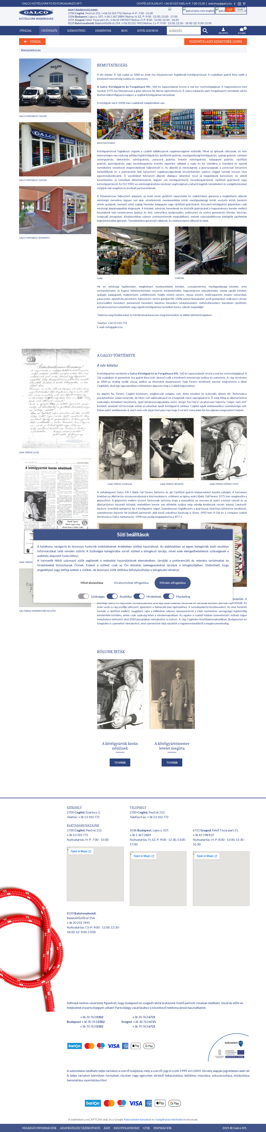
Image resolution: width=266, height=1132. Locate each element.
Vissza (34, 41)
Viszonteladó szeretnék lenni (215, 41)
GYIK (147, 1128)
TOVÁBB (120, 762)
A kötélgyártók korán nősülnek (120, 746)
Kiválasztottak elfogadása (131, 582)
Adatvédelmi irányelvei (138, 1119)
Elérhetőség (76, 30)
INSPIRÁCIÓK (162, 1128)
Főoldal (26, 30)
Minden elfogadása (173, 582)
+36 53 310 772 (117, 323)
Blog (124, 30)
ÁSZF (107, 1128)
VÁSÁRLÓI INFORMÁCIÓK (39, 1128)
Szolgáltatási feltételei (169, 1119)
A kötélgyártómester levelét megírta (171, 746)
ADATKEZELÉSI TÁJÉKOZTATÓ (80, 1128)
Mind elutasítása (92, 582)
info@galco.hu (114, 327)
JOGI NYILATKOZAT (127, 1128)
